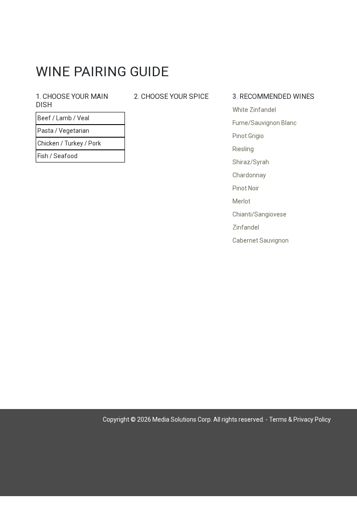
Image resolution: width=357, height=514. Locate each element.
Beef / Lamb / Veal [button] (63, 118)
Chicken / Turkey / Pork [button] (69, 143)
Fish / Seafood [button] (57, 155)
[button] (277, 110)
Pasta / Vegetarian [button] (63, 130)
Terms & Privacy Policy (300, 419)
